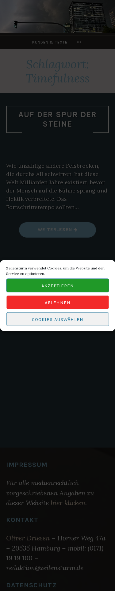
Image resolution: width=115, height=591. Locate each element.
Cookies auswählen (57, 319)
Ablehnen (58, 302)
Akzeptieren (57, 285)
